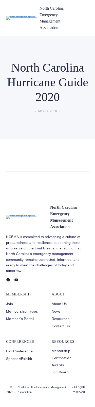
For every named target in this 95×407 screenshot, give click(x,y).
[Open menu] (74, 18)
